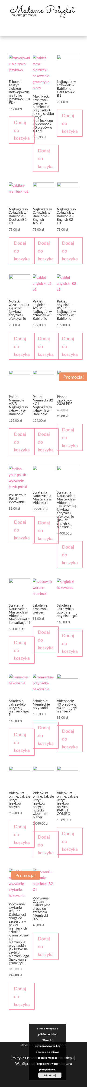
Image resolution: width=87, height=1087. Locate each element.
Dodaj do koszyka (22, 130)
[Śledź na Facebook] (23, 1079)
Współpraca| (25, 1063)
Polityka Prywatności (28, 1058)
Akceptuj (50, 1075)
